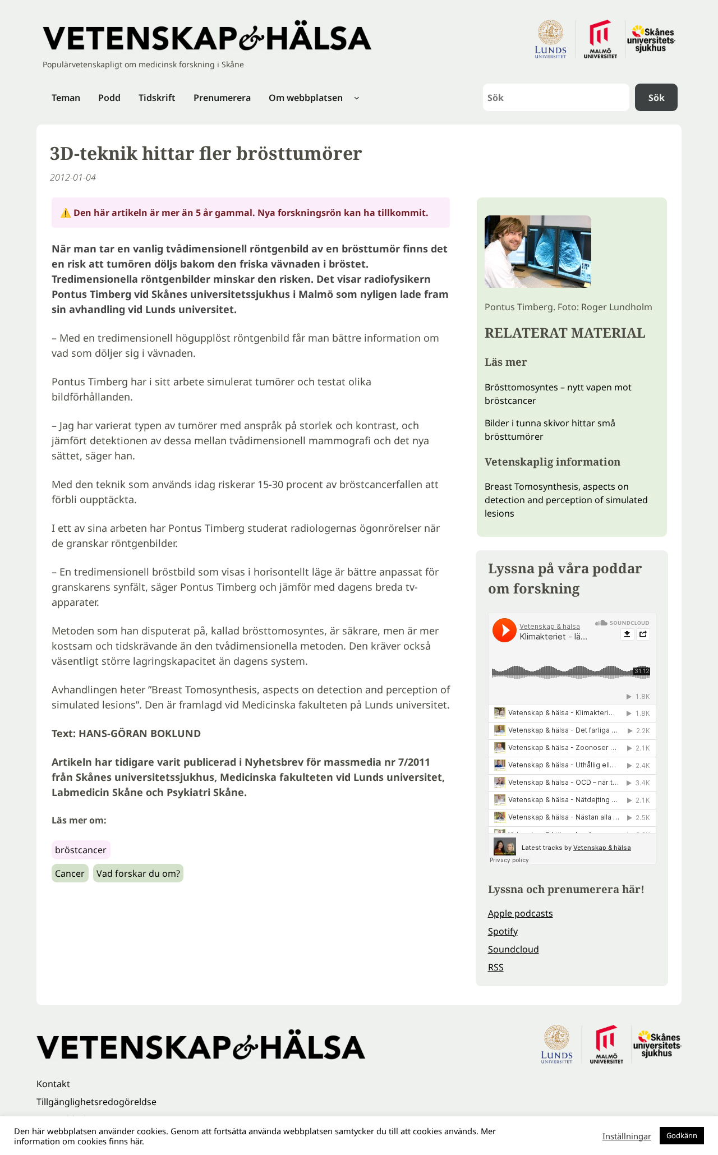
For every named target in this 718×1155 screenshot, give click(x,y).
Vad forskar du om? (138, 873)
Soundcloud (513, 949)
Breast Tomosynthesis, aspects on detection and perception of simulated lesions (566, 499)
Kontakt (53, 1084)
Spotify (503, 931)
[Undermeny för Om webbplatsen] (357, 97)
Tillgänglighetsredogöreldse (96, 1102)
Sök (656, 97)
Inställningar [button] (626, 1136)
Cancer (70, 873)
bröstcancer (81, 850)
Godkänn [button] (681, 1135)
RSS (496, 967)
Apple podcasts (520, 913)
